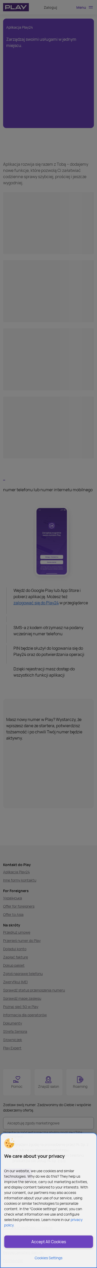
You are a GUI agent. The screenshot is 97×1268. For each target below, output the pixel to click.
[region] (48, 1200)
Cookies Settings (48, 1257)
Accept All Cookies (48, 1242)
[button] (9, 1143)
